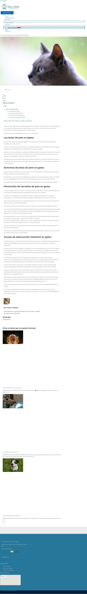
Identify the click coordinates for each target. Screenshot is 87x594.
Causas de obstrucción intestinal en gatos (17, 117)
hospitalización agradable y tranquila (33, 291)
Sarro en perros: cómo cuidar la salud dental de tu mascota (30, 512)
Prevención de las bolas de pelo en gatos (17, 115)
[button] (32, 94)
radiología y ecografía (19, 216)
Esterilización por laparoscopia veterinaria (22, 448)
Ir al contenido (3, 0)
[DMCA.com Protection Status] (15, 552)
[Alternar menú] (44, 21)
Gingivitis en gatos (11, 384)
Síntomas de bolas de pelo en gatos (16, 113)
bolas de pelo (26, 133)
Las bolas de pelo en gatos (14, 111)
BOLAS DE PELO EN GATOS (12, 109)
